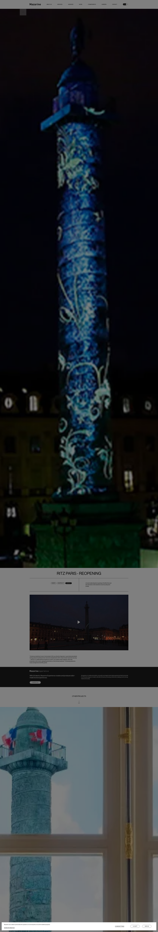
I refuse (147, 926)
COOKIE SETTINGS (119, 926)
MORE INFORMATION (9, 927)
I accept (135, 926)
